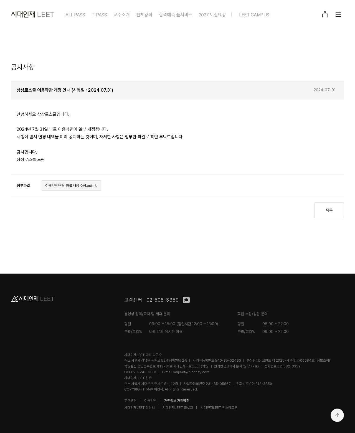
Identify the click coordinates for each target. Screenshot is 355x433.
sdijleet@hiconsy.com (191, 372)
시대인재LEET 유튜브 (139, 408)
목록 (329, 210)
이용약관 (150, 401)
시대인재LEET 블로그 (178, 408)
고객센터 (130, 401)
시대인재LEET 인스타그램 (219, 408)
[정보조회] (322, 360)
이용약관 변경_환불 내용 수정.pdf (68, 186)
